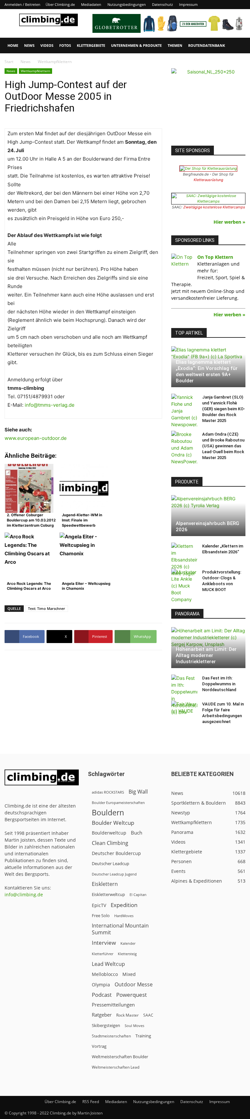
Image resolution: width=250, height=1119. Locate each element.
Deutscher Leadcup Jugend (114, 874)
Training (143, 1036)
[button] (237, 46)
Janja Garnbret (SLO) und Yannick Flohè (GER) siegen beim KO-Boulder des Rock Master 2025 (223, 409)
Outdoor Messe (134, 984)
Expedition (124, 905)
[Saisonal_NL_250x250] (208, 105)
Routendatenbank (206, 45)
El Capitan (138, 894)
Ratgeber (102, 1014)
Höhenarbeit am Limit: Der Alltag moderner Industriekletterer (206, 655)
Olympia (101, 984)
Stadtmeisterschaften (111, 1036)
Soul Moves (134, 1025)
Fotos (65, 45)
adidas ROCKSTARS (108, 792)
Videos (46, 45)
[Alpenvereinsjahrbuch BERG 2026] (208, 515)
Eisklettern (105, 884)
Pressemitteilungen (113, 1004)
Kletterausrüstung (208, 180)
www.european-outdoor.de (36, 438)
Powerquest (131, 994)
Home (12, 45)
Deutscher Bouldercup (116, 853)
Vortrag (99, 1046)
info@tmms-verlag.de (50, 405)
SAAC (148, 1015)
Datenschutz (162, 4)
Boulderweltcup (109, 833)
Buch (136, 832)
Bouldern (108, 812)
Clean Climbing (110, 843)
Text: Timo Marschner (46, 608)
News (29, 45)
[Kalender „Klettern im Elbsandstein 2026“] (184, 560)
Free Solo (101, 915)
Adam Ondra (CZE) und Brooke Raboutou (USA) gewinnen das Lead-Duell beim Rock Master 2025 (223, 446)
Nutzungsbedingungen (126, 4)
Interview (104, 942)
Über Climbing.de (60, 4)
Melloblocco (105, 974)
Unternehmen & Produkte (136, 45)
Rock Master (127, 1015)
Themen (175, 45)
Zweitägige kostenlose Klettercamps (214, 207)
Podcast (102, 994)
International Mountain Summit (120, 929)
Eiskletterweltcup (108, 894)
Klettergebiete (91, 45)
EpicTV (99, 905)
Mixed (129, 974)
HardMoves (123, 915)
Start (9, 61)
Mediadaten (91, 4)
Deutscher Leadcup (110, 863)
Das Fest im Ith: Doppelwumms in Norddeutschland (219, 684)
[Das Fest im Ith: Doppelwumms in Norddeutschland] (184, 695)
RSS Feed (90, 1101)
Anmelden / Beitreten (22, 4)
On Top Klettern (215, 257)
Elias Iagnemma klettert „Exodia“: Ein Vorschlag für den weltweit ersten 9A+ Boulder (207, 371)
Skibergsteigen (106, 1025)
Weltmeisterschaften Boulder (120, 1057)
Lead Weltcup (108, 964)
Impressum (188, 4)
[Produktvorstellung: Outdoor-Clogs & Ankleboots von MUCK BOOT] (184, 586)
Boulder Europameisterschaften (118, 802)
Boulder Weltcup (113, 822)
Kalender (127, 943)
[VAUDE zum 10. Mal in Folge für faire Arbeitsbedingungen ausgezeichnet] (184, 710)
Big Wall (138, 791)
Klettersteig (127, 953)
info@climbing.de (24, 894)
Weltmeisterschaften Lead (115, 1067)
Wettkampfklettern (35, 71)
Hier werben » (229, 222)
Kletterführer (102, 954)
